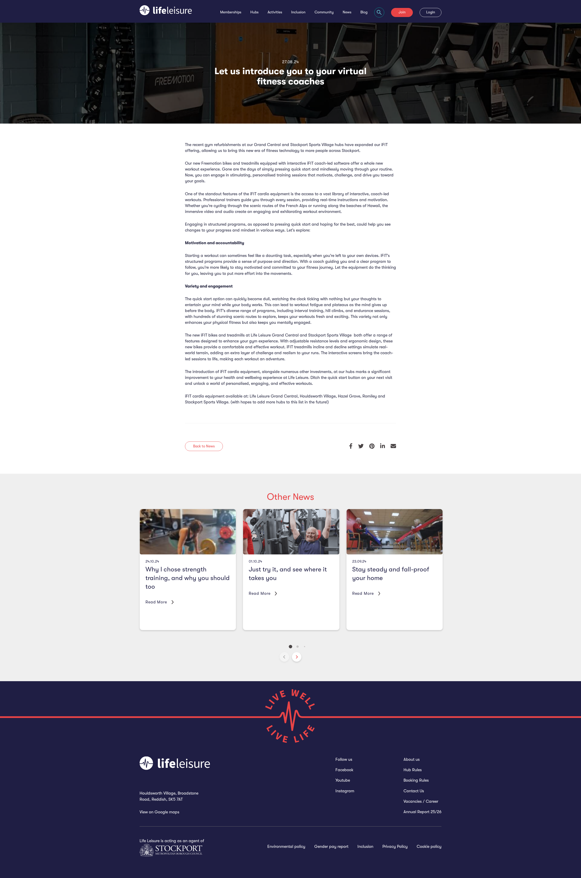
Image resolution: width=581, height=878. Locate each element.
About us (412, 759)
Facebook (344, 770)
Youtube (342, 780)
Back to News (204, 446)
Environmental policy (286, 846)
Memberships (230, 12)
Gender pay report (331, 846)
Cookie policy (429, 846)
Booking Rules (416, 780)
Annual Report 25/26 (422, 812)
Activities (275, 12)
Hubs (254, 12)
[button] (296, 657)
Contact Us (414, 791)
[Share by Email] (393, 446)
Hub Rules (413, 770)
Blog (363, 12)
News (347, 12)
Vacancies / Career (421, 801)
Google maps (167, 812)
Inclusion (298, 12)
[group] (188, 569)
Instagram (344, 791)
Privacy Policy (395, 846)
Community (324, 12)
